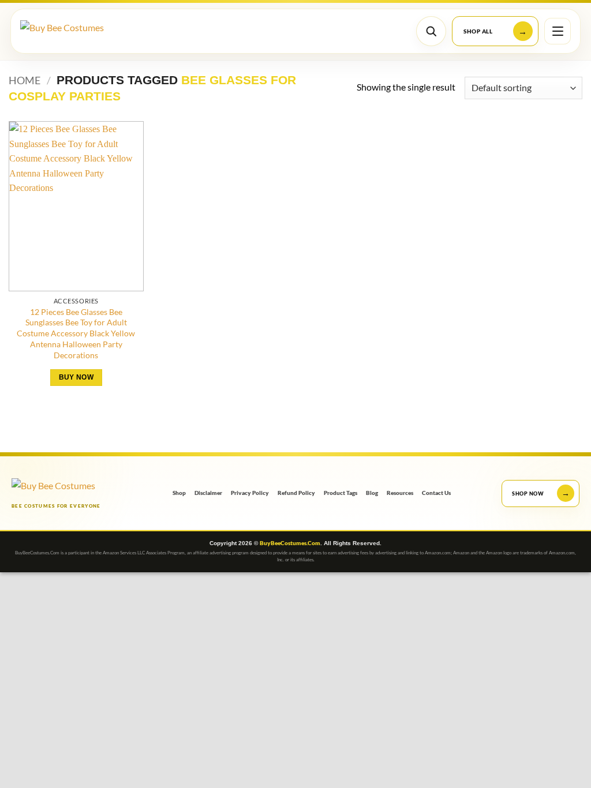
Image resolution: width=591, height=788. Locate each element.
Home (24, 80)
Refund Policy (296, 493)
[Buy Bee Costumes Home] (73, 31)
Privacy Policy (250, 493)
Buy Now (76, 377)
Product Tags (340, 493)
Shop (179, 493)
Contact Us (436, 493)
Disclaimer (208, 493)
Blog (372, 493)
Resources (400, 493)
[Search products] (431, 31)
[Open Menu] (557, 31)
